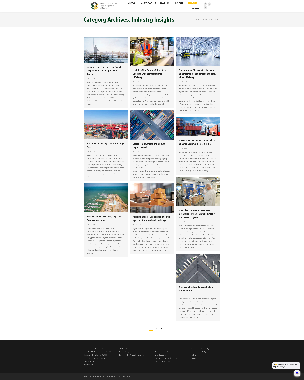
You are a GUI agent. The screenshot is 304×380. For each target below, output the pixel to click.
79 (161, 328)
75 (141, 328)
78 (156, 328)
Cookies (193, 355)
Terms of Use (159, 348)
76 (146, 328)
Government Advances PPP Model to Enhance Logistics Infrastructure (197, 142)
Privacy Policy (124, 352)
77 (151, 328)
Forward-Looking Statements (165, 352)
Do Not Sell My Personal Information (131, 355)
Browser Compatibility (198, 352)
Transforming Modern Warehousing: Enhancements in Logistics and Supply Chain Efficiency (197, 73)
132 (171, 328)
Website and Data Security (200, 348)
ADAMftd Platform (125, 348)
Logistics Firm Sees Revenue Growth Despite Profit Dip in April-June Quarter (104, 70)
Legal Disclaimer (160, 355)
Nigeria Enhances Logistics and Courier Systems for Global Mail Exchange (151, 218)
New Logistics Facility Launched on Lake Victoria (196, 288)
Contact (193, 358)
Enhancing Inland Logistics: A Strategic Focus (105, 145)
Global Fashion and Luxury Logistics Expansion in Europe (104, 218)
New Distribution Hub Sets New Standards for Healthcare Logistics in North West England (197, 213)
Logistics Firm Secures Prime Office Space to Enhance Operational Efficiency (150, 73)
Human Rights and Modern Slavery (166, 358)
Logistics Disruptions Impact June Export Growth (149, 145)
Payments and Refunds (163, 361)
